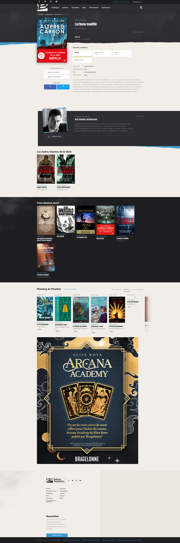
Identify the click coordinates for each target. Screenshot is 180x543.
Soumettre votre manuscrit (121, 2)
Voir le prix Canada (137, 32)
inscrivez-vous (57, 535)
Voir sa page (139, 116)
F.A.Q (47, 495)
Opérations (106, 7)
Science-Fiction (88, 66)
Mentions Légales (55, 540)
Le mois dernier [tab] (116, 289)
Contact (62, 493)
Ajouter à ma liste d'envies (54, 76)
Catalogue (55, 7)
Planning (62, 488)
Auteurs (65, 7)
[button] (149, 315)
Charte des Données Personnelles (91, 540)
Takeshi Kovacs (48, 14)
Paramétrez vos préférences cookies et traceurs (129, 540)
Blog (84, 7)
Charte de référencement (108, 540)
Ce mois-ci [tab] (127, 289)
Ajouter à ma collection (53, 72)
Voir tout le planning (69, 289)
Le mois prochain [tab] (137, 289)
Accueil (48, 488)
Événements (93, 7)
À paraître (75, 7)
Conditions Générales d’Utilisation (71, 540)
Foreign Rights (137, 2)
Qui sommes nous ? (51, 491)
